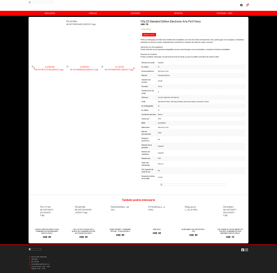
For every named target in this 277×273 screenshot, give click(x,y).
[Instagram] (246, 249)
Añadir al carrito (149, 35)
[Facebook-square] (242, 249)
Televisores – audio (224, 13)
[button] (34, 68)
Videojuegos (50, 13)
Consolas (93, 13)
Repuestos (178, 13)
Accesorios (135, 13)
